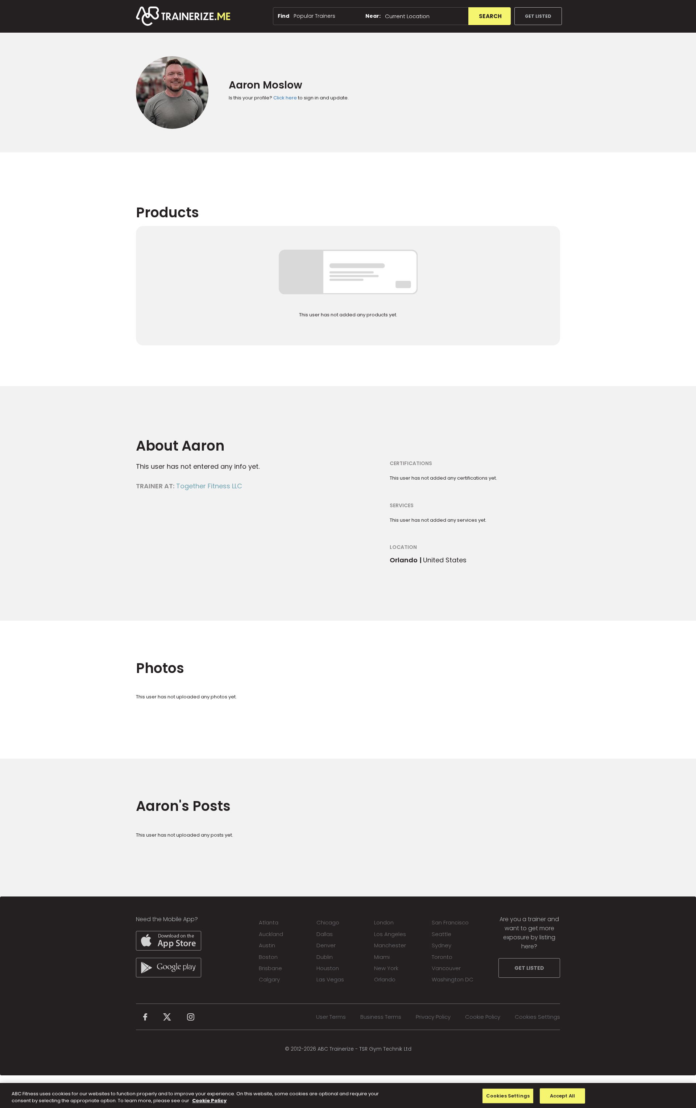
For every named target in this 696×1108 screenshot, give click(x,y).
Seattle (441, 934)
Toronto (442, 957)
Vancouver (446, 968)
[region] (348, 1095)
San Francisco (450, 922)
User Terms (331, 1017)
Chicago (327, 922)
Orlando (384, 979)
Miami (382, 957)
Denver (326, 945)
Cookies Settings (537, 1017)
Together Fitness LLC (209, 486)
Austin (267, 945)
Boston (268, 957)
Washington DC (452, 979)
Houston (327, 968)
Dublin (324, 957)
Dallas (324, 934)
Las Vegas (330, 979)
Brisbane (270, 968)
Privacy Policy (433, 1017)
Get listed (538, 16)
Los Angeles (390, 934)
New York (386, 968)
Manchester (390, 945)
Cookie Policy (482, 1017)
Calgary (269, 979)
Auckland (271, 934)
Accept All (562, 1095)
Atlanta (268, 922)
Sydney (441, 945)
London (384, 922)
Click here (285, 97)
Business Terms (380, 1017)
